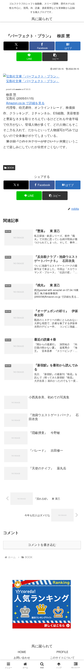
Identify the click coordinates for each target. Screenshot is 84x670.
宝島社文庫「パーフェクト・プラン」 (32, 81)
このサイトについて (62, 657)
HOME (22, 652)
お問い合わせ (22, 657)
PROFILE (62, 652)
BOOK (10, 167)
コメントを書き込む (42, 544)
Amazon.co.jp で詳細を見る (25, 103)
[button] (54, 56)
